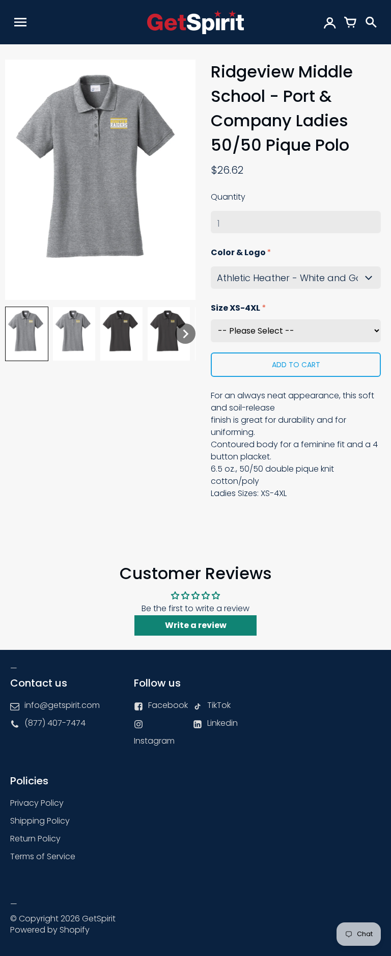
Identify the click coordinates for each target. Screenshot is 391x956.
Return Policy (35, 838)
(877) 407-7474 (55, 723)
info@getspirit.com (62, 705)
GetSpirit (99, 918)
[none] (26, 334)
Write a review (196, 625)
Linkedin (222, 723)
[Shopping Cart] (350, 22)
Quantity (228, 197)
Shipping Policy (40, 821)
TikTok (219, 705)
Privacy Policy (37, 803)
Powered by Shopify (50, 930)
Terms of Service (42, 856)
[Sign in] (330, 22)
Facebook (168, 705)
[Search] (370, 22)
